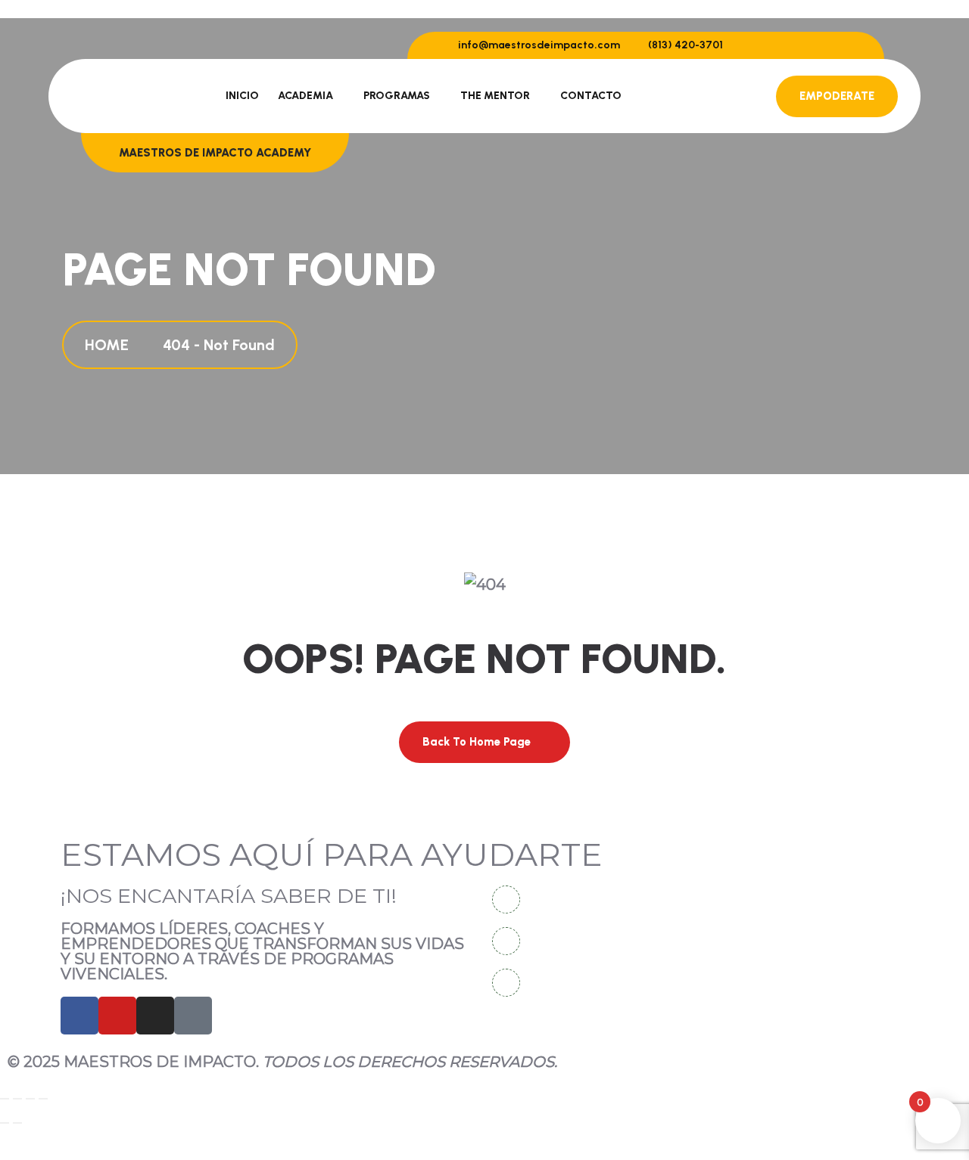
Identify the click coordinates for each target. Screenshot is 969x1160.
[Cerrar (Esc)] (43, 1099)
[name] (769, 45)
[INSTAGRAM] (155, 1015)
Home (110, 344)
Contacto (591, 95)
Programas (396, 95)
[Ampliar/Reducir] (4, 1099)
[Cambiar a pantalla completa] (17, 1099)
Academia (305, 95)
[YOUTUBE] (117, 1015)
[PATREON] (193, 1015)
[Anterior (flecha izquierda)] (4, 1123)
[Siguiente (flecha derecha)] (17, 1123)
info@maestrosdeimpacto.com (538, 45)
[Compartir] (30, 1099)
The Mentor (495, 95)
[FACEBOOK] (79, 1015)
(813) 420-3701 (684, 45)
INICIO (242, 95)
